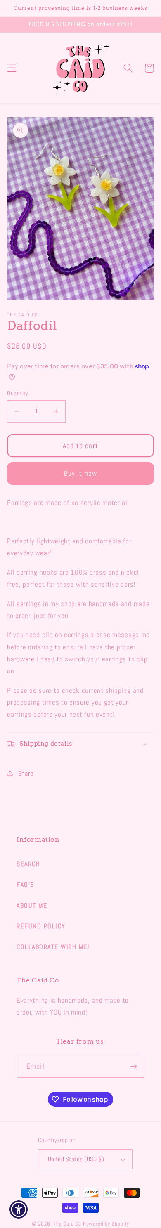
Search (28, 864)
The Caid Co (67, 1224)
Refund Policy (41, 926)
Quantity (17, 393)
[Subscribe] (133, 1067)
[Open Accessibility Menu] (18, 1209)
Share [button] (25, 773)
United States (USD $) (76, 1159)
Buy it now (80, 473)
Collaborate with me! (53, 946)
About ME (32, 905)
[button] (11, 68)
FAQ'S (25, 884)
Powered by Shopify (106, 1224)
